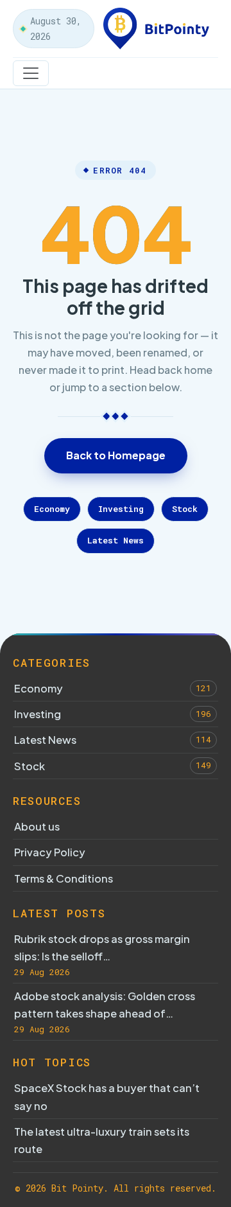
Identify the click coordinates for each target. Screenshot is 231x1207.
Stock (185, 509)
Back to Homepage (116, 455)
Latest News (115, 540)
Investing (121, 509)
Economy (52, 509)
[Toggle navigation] (31, 73)
